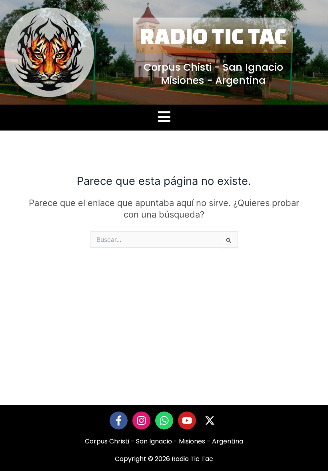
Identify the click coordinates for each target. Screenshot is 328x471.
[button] (164, 118)
